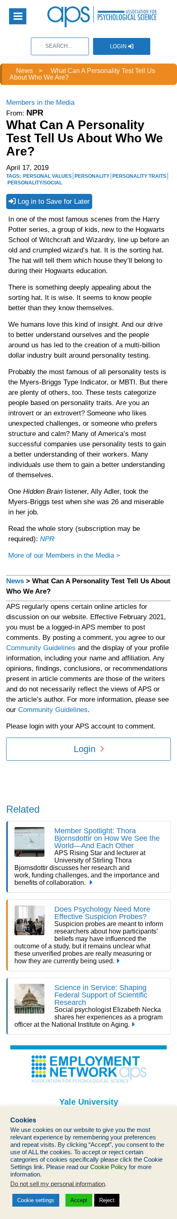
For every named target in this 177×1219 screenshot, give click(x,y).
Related (23, 809)
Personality (92, 176)
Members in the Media (40, 102)
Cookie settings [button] (35, 1200)
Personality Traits (139, 176)
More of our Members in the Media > (64, 555)
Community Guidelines (41, 648)
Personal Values (47, 176)
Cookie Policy (108, 1167)
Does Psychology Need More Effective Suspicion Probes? (102, 913)
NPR (47, 539)
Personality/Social (34, 183)
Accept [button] (78, 1200)
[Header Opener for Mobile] (17, 16)
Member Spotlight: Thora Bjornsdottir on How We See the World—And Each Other (107, 838)
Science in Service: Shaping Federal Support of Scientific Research (100, 995)
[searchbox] (60, 46)
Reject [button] (106, 1200)
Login (119, 46)
